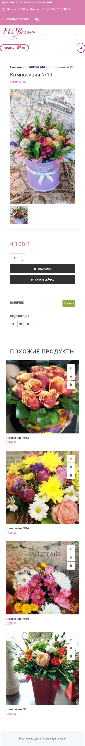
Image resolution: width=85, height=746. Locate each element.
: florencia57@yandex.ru (22, 9)
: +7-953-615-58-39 (57, 9)
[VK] (20, 324)
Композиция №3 (16, 709)
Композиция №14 (17, 528)
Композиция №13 (17, 437)
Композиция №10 (17, 618)
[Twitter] (13, 324)
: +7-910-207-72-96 (16, 19)
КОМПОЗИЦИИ (35, 67)
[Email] (28, 324)
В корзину (44, 269)
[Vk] (37, 19)
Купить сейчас (44, 279)
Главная (16, 67)
